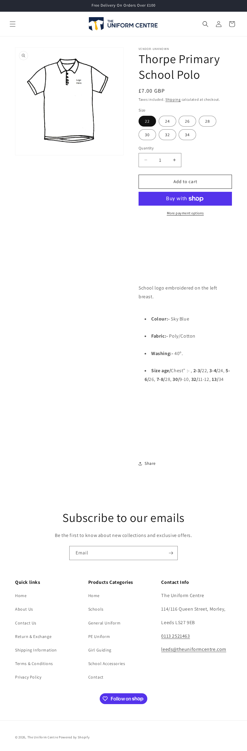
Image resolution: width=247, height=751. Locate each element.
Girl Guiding (99, 650)
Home (21, 595)
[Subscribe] (170, 553)
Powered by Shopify (74, 737)
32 (167, 134)
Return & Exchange (33, 636)
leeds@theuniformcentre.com (193, 649)
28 (207, 121)
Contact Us (25, 623)
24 (167, 121)
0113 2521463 (175, 636)
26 (187, 121)
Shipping (173, 99)
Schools (96, 609)
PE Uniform (99, 636)
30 (147, 134)
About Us (24, 609)
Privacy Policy (28, 677)
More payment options (185, 213)
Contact (96, 677)
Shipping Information (36, 650)
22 (147, 121)
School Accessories (106, 663)
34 (187, 134)
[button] (12, 24)
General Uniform (104, 623)
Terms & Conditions (34, 663)
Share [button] (150, 463)
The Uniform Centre (42, 737)
